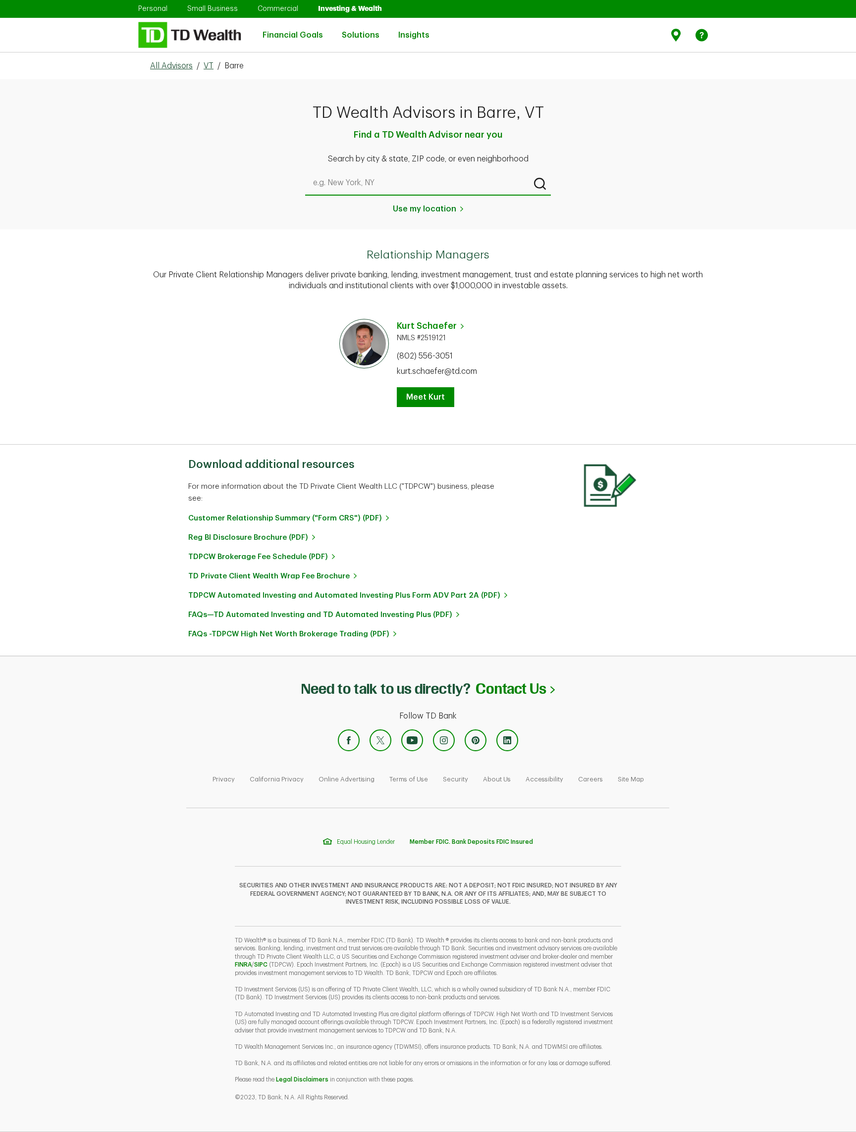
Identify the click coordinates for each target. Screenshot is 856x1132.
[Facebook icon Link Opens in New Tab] (349, 740)
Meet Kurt (425, 397)
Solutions (360, 29)
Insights (413, 29)
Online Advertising (346, 779)
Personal (152, 8)
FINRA (243, 965)
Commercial (278, 8)
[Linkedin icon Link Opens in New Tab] (507, 740)
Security (455, 779)
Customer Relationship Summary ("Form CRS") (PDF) (285, 518)
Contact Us (515, 688)
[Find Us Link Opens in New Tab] (677, 35)
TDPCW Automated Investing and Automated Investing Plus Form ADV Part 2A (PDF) (344, 595)
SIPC (261, 965)
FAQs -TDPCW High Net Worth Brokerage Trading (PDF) (288, 634)
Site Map (631, 779)
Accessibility (544, 779)
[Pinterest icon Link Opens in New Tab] (475, 740)
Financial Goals (293, 29)
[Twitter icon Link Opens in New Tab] (380, 740)
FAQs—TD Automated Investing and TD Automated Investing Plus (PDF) (320, 614)
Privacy (224, 779)
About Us (497, 779)
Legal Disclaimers (302, 1079)
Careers (590, 779)
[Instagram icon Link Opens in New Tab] (444, 740)
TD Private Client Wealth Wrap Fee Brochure (269, 576)
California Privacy (277, 779)
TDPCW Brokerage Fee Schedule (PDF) (258, 557)
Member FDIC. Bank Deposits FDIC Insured (471, 842)
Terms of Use (408, 779)
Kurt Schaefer (427, 325)
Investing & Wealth (350, 8)
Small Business (212, 8)
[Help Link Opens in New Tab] (702, 35)
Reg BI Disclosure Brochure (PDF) (248, 537)
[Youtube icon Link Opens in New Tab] (412, 740)
